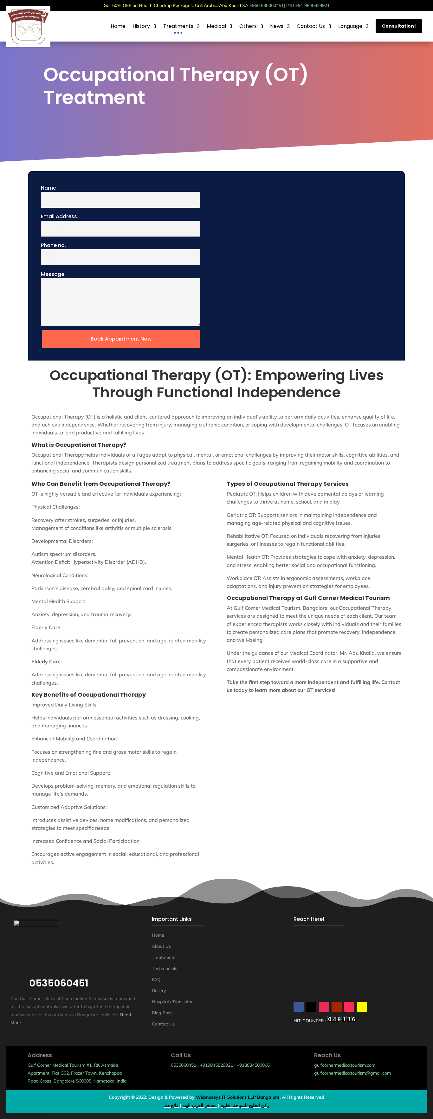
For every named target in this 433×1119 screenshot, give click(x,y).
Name (48, 188)
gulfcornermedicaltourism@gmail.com (352, 1073)
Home (158, 935)
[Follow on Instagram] (324, 1007)
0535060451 (183, 1065)
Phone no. (53, 245)
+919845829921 (216, 1065)
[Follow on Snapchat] (362, 1007)
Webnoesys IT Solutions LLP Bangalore (238, 1097)
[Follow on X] (311, 1007)
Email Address (59, 216)
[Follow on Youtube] (337, 1007)
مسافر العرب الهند (200, 1105)
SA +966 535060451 (263, 5)
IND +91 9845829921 (308, 5)
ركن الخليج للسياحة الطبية (245, 1105)
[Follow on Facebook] (299, 1007)
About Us (161, 946)
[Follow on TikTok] (349, 1007)
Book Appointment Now (121, 338)
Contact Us (163, 1024)
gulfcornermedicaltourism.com (344, 1065)
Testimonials (164, 968)
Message (52, 274)
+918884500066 (253, 1065)
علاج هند (171, 1105)
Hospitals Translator (172, 1002)
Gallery (159, 990)
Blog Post (162, 1013)
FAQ (156, 979)
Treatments (163, 957)
